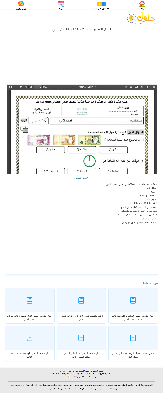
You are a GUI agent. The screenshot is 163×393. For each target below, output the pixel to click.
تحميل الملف (81, 178)
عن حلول (70, 371)
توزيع (61, 9)
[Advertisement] (81, 60)
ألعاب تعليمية (20, 9)
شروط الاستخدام (97, 371)
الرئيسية (142, 8)
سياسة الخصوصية (82, 371)
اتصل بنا (63, 371)
